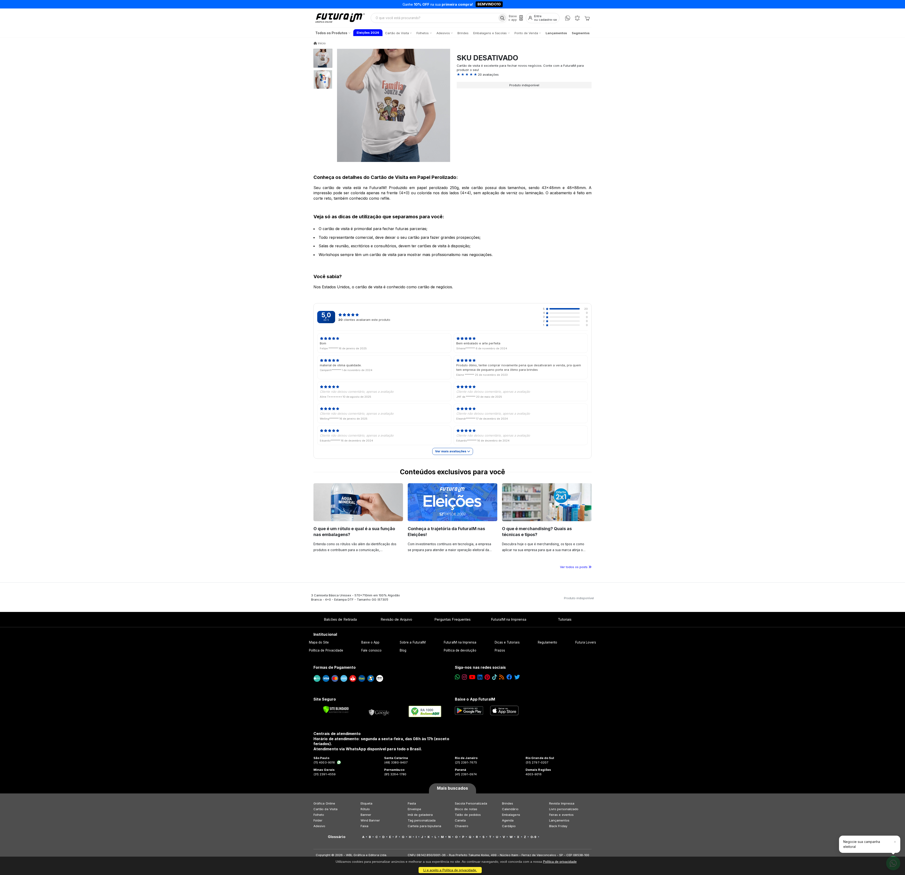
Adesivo (319, 826)
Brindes (507, 803)
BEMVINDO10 (489, 4)
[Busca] (502, 18)
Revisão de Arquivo (396, 619)
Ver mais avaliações (451, 451)
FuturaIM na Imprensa (508, 619)
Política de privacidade (560, 861)
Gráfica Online (324, 803)
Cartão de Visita (325, 809)
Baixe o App (370, 642)
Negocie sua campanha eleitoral (861, 844)
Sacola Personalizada (471, 803)
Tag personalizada (422, 820)
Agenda (508, 820)
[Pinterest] (487, 677)
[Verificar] (336, 709)
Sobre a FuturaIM (413, 642)
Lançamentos (559, 820)
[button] (524, 74)
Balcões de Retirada (340, 619)
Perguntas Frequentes (452, 619)
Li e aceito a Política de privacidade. (450, 870)
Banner (366, 815)
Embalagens (511, 815)
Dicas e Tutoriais (507, 642)
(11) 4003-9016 (324, 762)
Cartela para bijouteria (424, 826)
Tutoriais (565, 619)
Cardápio (509, 826)
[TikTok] (494, 677)
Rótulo (365, 809)
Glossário (337, 837)
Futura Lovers (585, 642)
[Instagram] (464, 677)
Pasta (412, 803)
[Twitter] (517, 677)
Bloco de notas (466, 809)
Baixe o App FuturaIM (475, 699)
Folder (317, 820)
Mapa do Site (319, 642)
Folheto (318, 815)
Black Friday (558, 826)
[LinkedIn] (479, 677)
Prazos (500, 650)
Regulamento (547, 642)
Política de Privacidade (326, 650)
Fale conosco (371, 650)
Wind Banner (370, 820)
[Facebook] (509, 677)
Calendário (510, 809)
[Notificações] (577, 18)
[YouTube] (472, 677)
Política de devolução (460, 650)
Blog (403, 650)
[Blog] (501, 677)
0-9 (533, 837)
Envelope (414, 809)
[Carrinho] (587, 18)
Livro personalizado (563, 809)
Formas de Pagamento (334, 667)
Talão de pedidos (468, 815)
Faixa (364, 826)
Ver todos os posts (574, 567)
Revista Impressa (561, 803)
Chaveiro (462, 826)
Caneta (460, 820)
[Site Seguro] (379, 711)
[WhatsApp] (567, 18)
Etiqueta (367, 803)
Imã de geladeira (420, 815)
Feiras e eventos (561, 815)
